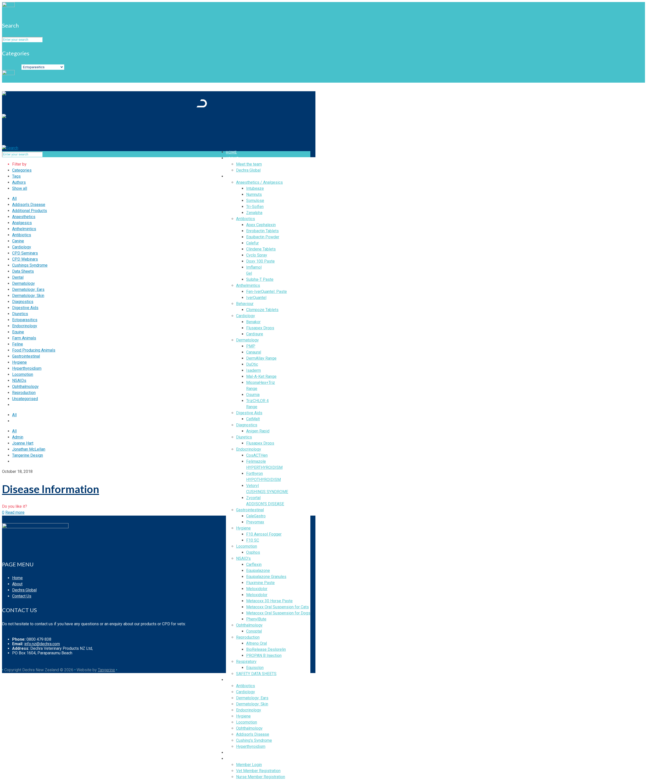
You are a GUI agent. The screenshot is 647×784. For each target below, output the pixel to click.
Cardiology (21, 247)
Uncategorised (25, 398)
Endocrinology (24, 326)
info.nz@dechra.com (42, 643)
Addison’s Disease (28, 204)
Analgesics (22, 222)
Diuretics (20, 313)
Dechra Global (24, 590)
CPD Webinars (25, 259)
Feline (17, 344)
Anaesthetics (23, 216)
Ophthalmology (25, 386)
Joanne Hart (22, 443)
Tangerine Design (27, 455)
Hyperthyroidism (26, 368)
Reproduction (24, 392)
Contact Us (21, 596)
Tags (16, 176)
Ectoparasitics (24, 319)
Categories (11, 66)
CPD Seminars (25, 253)
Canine (18, 241)
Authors (19, 182)
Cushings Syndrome (30, 265)
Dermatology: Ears (28, 289)
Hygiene (19, 362)
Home (17, 577)
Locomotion (22, 374)
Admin (17, 437)
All (14, 198)
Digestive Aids (25, 307)
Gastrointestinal (26, 356)
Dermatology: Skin (28, 295)
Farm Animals (24, 338)
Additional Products (29, 210)
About (17, 584)
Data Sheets (23, 271)
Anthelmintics (24, 228)
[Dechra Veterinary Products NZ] (104, 114)
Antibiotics (21, 235)
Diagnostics (22, 301)
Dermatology (23, 283)
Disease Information (50, 489)
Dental (18, 277)
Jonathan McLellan (28, 449)
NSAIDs (19, 380)
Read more (15, 512)
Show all (19, 188)
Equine (18, 332)
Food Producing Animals (33, 350)
